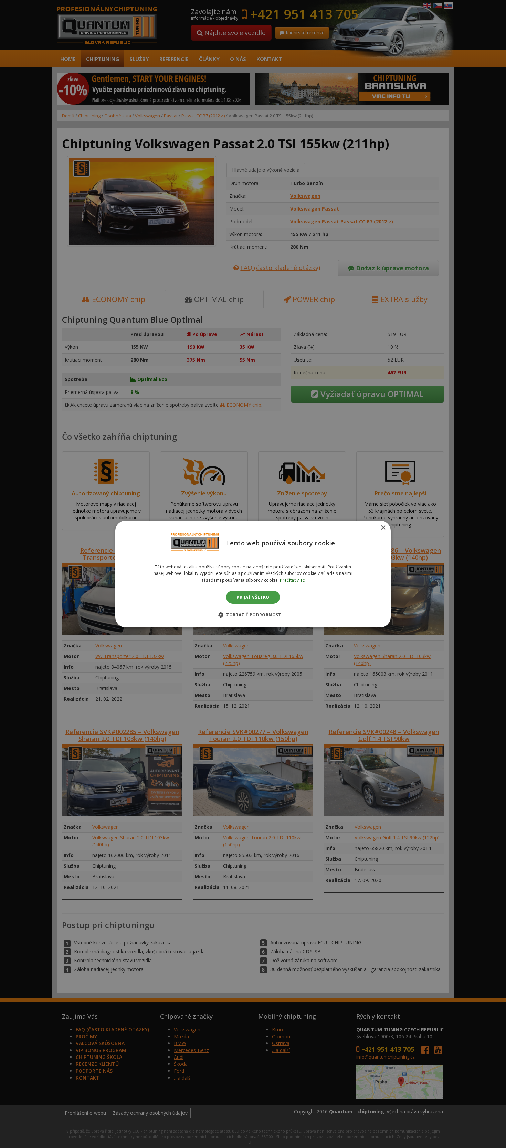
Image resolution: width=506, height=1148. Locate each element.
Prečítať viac (292, 580)
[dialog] (253, 574)
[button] (253, 615)
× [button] (383, 527)
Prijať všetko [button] (252, 597)
